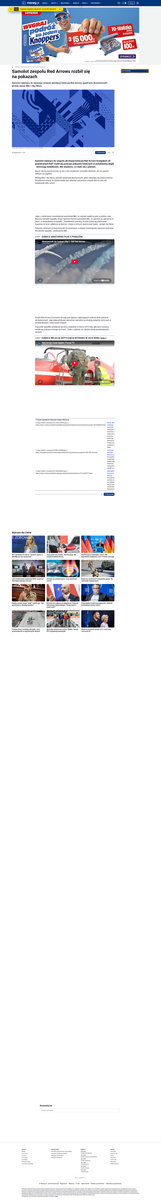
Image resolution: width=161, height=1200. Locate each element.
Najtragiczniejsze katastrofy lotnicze (113, 473)
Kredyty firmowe (85, 1168)
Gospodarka (95, 3)
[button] (124, 3)
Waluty (53, 3)
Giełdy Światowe (115, 1163)
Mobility (76, 3)
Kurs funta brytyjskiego (27, 1163)
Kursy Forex (113, 1159)
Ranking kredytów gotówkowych (89, 1157)
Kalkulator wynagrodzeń (57, 1155)
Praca (84, 3)
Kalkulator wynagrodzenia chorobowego (61, 1151)
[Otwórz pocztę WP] (118, 3)
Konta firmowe (84, 1171)
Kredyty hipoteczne (85, 1160)
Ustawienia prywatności (113, 1183)
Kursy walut (25, 1153)
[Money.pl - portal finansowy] (34, 3)
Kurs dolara (24, 1159)
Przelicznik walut (26, 1161)
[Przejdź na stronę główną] (24, 4)
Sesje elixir (113, 1157)
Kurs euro (24, 1155)
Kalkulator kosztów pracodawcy (59, 1153)
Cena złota (113, 1151)
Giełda (44, 3)
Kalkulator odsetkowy (56, 1157)
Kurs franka (24, 1157)
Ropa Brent (113, 1161)
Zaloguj (131, 3)
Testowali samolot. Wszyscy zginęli (112, 452)
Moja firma (65, 3)
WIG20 (112, 1155)
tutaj (57, 1196)
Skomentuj (101, 152)
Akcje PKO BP (114, 1153)
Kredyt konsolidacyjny (86, 1153)
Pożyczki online (85, 1164)
